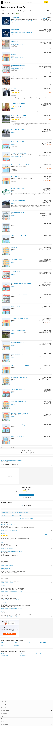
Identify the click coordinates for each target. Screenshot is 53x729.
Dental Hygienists (32, 19)
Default (48, 10)
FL (5, 447)
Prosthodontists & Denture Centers (22, 19)
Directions (23, 20)
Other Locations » (47, 18)
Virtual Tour (7, 530)
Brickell (41, 643)
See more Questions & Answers (26, 518)
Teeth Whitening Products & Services (22, 42)
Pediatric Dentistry (22, 655)
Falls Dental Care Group (18, 65)
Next (33, 452)
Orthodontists (17, 90)
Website (12, 20)
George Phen (15, 41)
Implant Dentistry (33, 42)
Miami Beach (43, 642)
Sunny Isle (3, 645)
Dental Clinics (7, 538)
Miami (2, 642)
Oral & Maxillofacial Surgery (20, 117)
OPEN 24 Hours (19, 13)
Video (27, 20)
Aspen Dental (15, 17)
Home (2, 447)
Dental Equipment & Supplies (20, 154)
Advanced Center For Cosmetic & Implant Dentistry (11, 460)
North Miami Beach (5, 643)
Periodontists (31, 527)
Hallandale (29, 643)
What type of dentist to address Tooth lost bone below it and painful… (15, 512)
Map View (5, 10)
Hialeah (15, 642)
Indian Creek (9, 447)
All (11, 10)
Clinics (22, 90)
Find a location (49, 534)
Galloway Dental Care (17, 77)
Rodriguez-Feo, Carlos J (6, 542)
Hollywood (29, 642)
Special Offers (18, 20)
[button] (50, 2)
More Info (30, 20)
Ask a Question (27, 505)
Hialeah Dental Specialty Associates (8, 524)
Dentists (13, 19)
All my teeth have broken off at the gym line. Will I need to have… (14, 515)
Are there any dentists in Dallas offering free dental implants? (13, 508)
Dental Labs (20, 653)
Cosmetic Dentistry (33, 31)
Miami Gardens (17, 643)
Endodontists (29, 154)
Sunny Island (16, 645)
